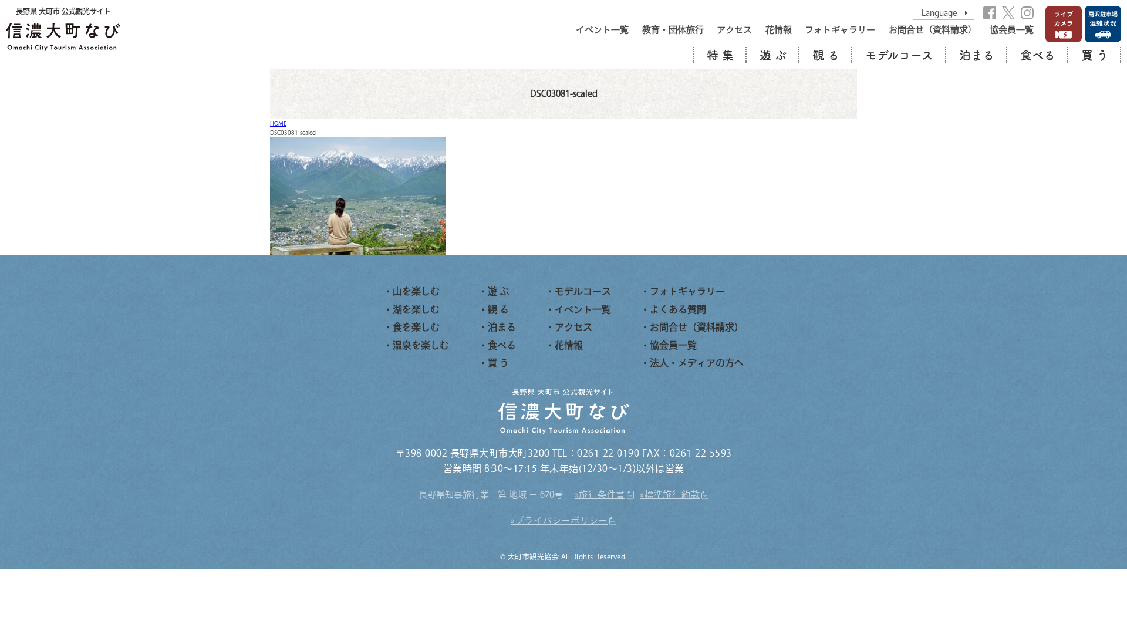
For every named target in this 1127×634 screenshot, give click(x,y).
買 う (1094, 55)
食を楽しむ (416, 327)
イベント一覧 (602, 29)
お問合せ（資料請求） (933, 29)
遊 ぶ (773, 55)
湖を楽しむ (416, 309)
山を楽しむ (416, 291)
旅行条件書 (602, 494)
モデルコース (899, 55)
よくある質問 (678, 309)
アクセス (734, 29)
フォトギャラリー (840, 29)
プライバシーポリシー (561, 520)
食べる (1037, 55)
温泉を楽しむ (421, 345)
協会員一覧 (1012, 29)
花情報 (778, 29)
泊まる (976, 55)
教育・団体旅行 (673, 29)
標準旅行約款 (672, 494)
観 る (825, 55)
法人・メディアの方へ (697, 362)
